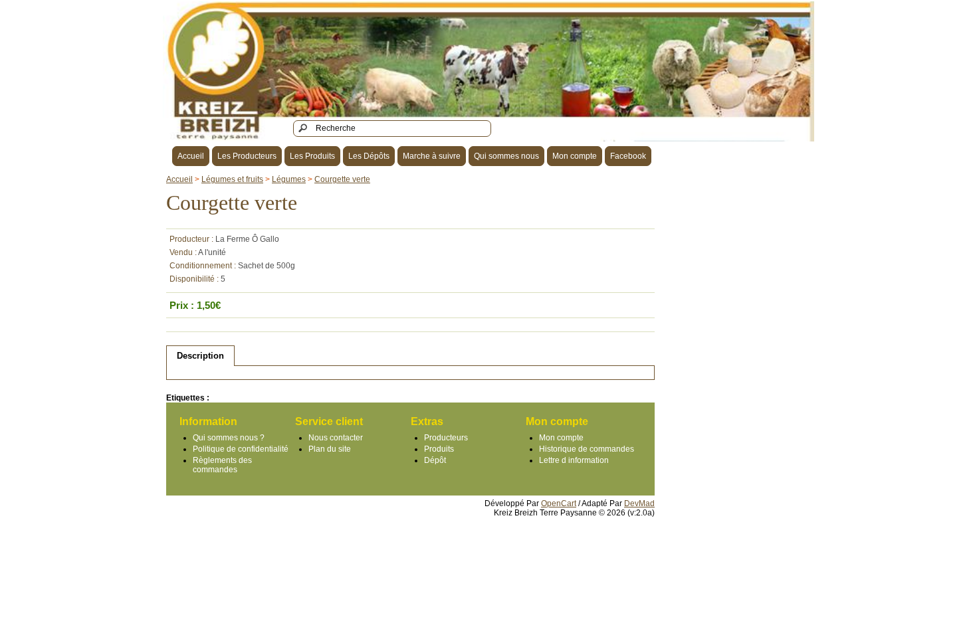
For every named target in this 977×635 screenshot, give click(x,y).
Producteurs (446, 437)
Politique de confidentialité (240, 449)
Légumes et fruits (232, 179)
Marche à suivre (432, 156)
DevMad (639, 503)
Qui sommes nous (506, 156)
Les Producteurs (246, 156)
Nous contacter (335, 437)
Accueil (190, 156)
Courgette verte (342, 179)
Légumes (289, 179)
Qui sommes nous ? (229, 437)
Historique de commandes (586, 449)
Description (200, 356)
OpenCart (558, 503)
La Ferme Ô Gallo (247, 239)
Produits (439, 449)
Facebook (628, 156)
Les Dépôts (368, 156)
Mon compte (574, 156)
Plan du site (329, 449)
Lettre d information (574, 460)
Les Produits (312, 156)
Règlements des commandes (222, 465)
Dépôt (435, 460)
